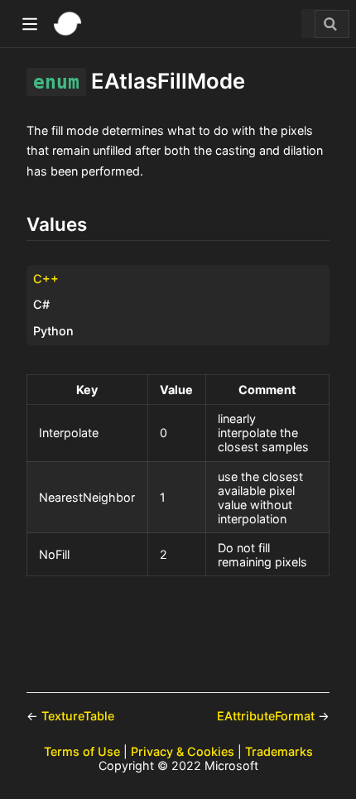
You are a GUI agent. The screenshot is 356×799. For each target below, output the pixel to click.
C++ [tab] (46, 279)
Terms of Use (82, 751)
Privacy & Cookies (182, 751)
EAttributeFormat (267, 716)
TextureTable (77, 716)
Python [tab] (53, 331)
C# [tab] (41, 304)
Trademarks (279, 751)
